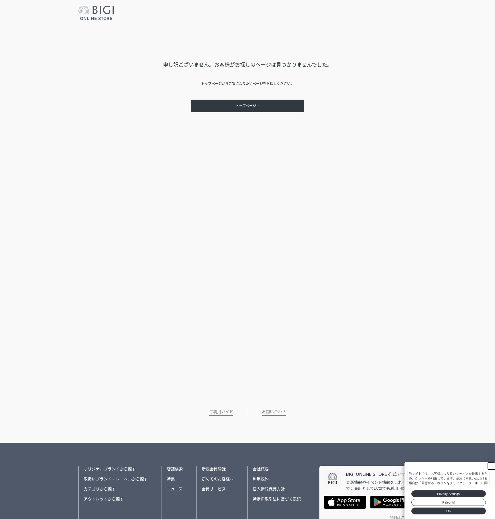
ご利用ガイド (221, 411)
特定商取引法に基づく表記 (277, 498)
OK (448, 511)
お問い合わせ (274, 411)
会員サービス (214, 488)
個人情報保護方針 (269, 488)
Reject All (448, 502)
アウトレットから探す (104, 498)
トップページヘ (247, 106)
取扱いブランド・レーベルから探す (116, 478)
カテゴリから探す (100, 488)
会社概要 (261, 468)
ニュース (174, 488)
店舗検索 (175, 468)
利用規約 (261, 478)
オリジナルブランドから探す (110, 468)
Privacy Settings (448, 494)
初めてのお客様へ (218, 478)
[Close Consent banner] (491, 465)
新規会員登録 (214, 468)
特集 (171, 478)
